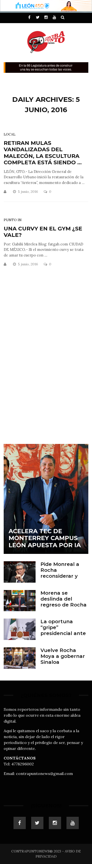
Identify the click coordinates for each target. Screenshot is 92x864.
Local (9, 134)
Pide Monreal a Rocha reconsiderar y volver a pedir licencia (59, 576)
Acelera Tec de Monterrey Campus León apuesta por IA (45, 538)
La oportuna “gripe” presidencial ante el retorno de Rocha (63, 633)
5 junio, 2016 (28, 191)
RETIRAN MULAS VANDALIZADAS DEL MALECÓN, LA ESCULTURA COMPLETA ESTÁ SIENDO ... (43, 153)
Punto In (13, 220)
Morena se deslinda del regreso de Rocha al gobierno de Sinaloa (63, 605)
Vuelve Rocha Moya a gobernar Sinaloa (62, 656)
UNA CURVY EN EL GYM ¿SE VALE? (43, 231)
